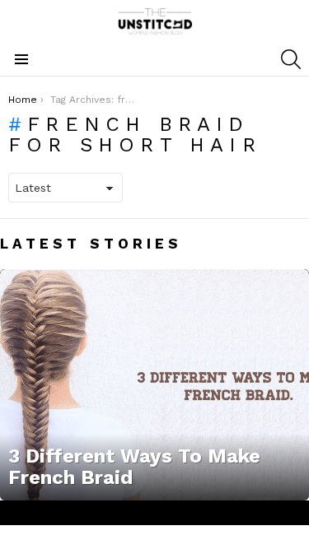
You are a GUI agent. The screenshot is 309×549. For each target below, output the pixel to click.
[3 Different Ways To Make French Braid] (154, 384)
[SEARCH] (291, 59)
